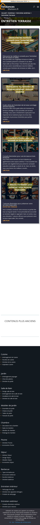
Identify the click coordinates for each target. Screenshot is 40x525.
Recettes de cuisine (8, 360)
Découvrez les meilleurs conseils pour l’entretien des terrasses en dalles (20, 57)
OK (10, 522)
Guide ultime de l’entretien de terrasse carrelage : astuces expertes (20, 106)
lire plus (6, 70)
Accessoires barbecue (8, 475)
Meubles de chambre (8, 430)
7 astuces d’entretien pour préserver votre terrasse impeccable (17, 204)
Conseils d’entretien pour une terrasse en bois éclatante (19, 157)
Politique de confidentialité (23, 522)
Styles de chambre (7, 428)
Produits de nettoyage (9, 494)
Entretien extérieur (23, 13)
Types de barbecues (8, 472)
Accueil (4, 13)
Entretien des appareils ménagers (12, 492)
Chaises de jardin (7, 411)
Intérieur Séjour (7, 455)
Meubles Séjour (7, 460)
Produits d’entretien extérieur (11, 504)
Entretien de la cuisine (8, 362)
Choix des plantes (7, 379)
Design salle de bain (8, 391)
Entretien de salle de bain (9, 398)
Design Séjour (6, 457)
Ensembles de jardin (8, 408)
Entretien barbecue (8, 479)
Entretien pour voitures (9, 506)
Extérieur (11, 13)
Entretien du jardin (7, 381)
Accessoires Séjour (8, 462)
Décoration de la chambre (10, 426)
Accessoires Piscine (8, 445)
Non (13, 522)
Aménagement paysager (9, 376)
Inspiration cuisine (7, 364)
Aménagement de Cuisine (10, 357)
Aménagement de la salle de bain (12, 394)
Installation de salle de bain (10, 396)
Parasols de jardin (7, 416)
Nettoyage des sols (8, 489)
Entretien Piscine (7, 443)
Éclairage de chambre (8, 433)
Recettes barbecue (8, 477)
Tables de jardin (7, 413)
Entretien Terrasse (10, 207)
